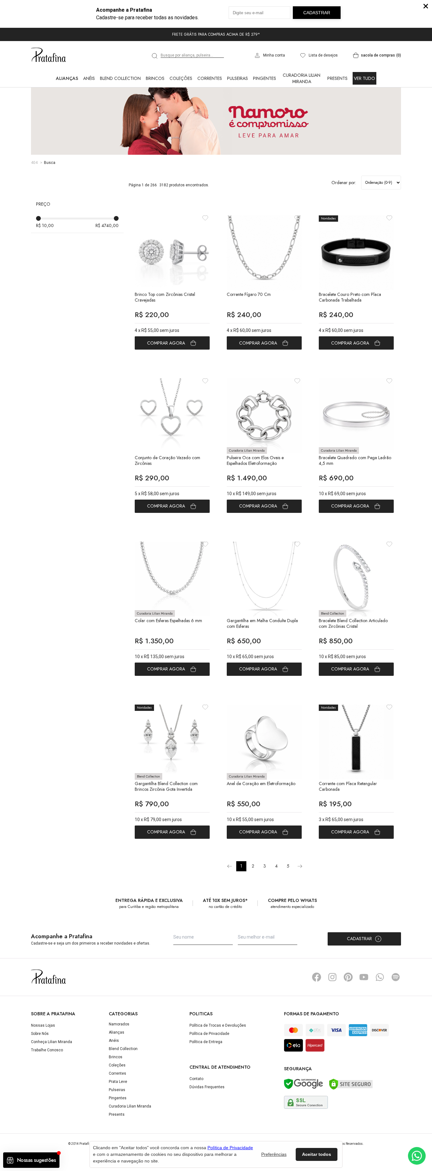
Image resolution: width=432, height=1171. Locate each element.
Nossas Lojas (43, 1025)
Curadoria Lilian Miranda (301, 78)
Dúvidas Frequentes (207, 1087)
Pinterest (348, 977)
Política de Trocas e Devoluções (217, 1025)
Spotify (395, 977)
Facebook (316, 977)
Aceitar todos (316, 1154)
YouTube (364, 977)
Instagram (332, 977)
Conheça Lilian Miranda (51, 1042)
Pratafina (48, 55)
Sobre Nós (40, 1033)
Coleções (181, 78)
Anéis (89, 78)
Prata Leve (118, 1081)
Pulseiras (237, 78)
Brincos (155, 78)
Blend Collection (120, 78)
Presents (337, 78)
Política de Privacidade (209, 1033)
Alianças (67, 78)
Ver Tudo (364, 78)
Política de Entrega (205, 1042)
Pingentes (264, 78)
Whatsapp (379, 977)
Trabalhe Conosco (47, 1050)
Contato (196, 1079)
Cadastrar (359, 938)
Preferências (274, 1154)
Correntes (209, 78)
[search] (155, 56)
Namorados (119, 1024)
